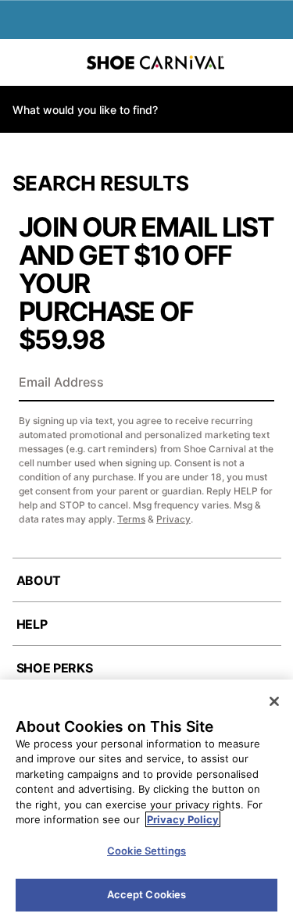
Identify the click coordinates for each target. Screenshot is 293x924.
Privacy (173, 519)
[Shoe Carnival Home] (155, 62)
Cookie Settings (146, 850)
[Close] (274, 701)
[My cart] (272, 62)
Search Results (101, 183)
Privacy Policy (183, 819)
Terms (131, 519)
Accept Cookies (147, 894)
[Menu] (23, 62)
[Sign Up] (257, 383)
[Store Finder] (60, 62)
